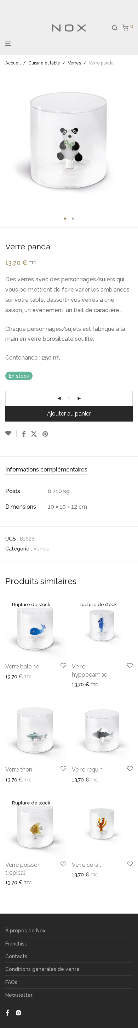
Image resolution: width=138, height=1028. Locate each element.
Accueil (13, 63)
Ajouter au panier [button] (22, 780)
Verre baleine (22, 666)
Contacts (16, 956)
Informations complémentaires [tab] (46, 469)
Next (131, 140)
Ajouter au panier (69, 413)
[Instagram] (18, 1012)
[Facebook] (7, 1012)
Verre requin (87, 769)
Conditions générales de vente (42, 969)
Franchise (16, 944)
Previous (7, 140)
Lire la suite (16, 676)
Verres (74, 63)
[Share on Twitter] (34, 434)
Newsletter (19, 995)
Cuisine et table (44, 63)
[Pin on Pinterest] (45, 434)
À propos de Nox (25, 930)
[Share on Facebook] (23, 434)
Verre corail (86, 865)
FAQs (11, 982)
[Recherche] (116, 28)
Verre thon (18, 769)
